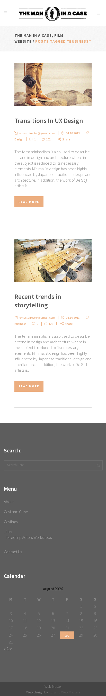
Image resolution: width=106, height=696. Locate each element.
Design (18, 139)
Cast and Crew (16, 511)
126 (51, 324)
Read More (29, 202)
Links (8, 531)
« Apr (8, 648)
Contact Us (13, 551)
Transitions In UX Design (48, 121)
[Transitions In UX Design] (53, 84)
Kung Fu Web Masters (64, 692)
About (9, 501)
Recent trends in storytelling (37, 300)
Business (20, 324)
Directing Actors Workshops (29, 537)
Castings (10, 521)
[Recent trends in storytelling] (53, 260)
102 (48, 139)
